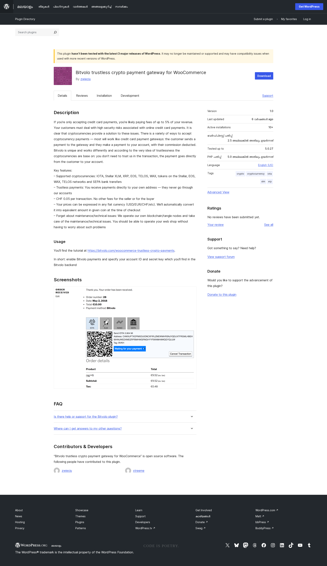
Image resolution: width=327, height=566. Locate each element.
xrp (270, 181)
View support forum (221, 257)
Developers (142, 522)
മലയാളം (56, 545)
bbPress (262, 522)
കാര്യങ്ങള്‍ (202, 516)
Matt (259, 516)
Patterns (80, 528)
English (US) (265, 165)
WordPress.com (266, 510)
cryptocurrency (256, 173)
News (18, 516)
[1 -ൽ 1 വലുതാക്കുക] (191, 291)
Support (267, 95)
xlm (263, 181)
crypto (240, 173)
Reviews (82, 95)
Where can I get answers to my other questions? (88, 428)
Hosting (20, 522)
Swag (200, 528)
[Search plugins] (55, 32)
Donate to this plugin (221, 294)
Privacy (19, 528)
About (19, 510)
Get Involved (203, 510)
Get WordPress (309, 6)
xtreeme (138, 470)
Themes (80, 516)
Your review (215, 225)
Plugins (79, 522)
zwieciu (85, 79)
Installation (104, 95)
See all (268, 225)
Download (264, 75)
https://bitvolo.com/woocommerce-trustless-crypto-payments (131, 250)
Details (62, 95)
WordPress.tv (145, 528)
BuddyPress (264, 528)
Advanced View (218, 192)
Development (130, 95)
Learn (138, 510)
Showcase (81, 510)
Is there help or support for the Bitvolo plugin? (86, 416)
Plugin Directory (25, 19)
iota (270, 173)
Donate (201, 522)
